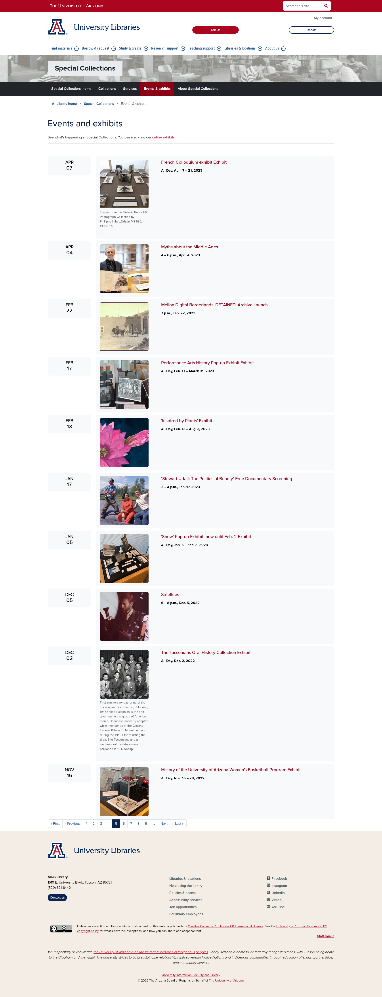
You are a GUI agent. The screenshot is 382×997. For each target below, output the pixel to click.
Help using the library (185, 886)
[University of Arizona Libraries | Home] (94, 27)
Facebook (279, 878)
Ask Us (215, 30)
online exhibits (163, 137)
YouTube (278, 907)
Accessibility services (185, 900)
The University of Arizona (226, 980)
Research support (164, 48)
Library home (67, 104)
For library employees (186, 914)
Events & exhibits (157, 88)
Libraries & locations (240, 48)
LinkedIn (278, 893)
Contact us (57, 897)
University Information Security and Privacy (191, 975)
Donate (312, 30)
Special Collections (99, 104)
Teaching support (201, 48)
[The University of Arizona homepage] (77, 6)
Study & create (130, 48)
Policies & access (182, 893)
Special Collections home (71, 88)
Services (130, 88)
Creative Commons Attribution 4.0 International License (225, 926)
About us (272, 48)
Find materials (61, 48)
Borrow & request (95, 48)
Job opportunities (183, 907)
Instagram (279, 886)
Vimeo (276, 900)
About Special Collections (198, 88)
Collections (107, 88)
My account (323, 18)
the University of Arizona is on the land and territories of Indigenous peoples (151, 952)
